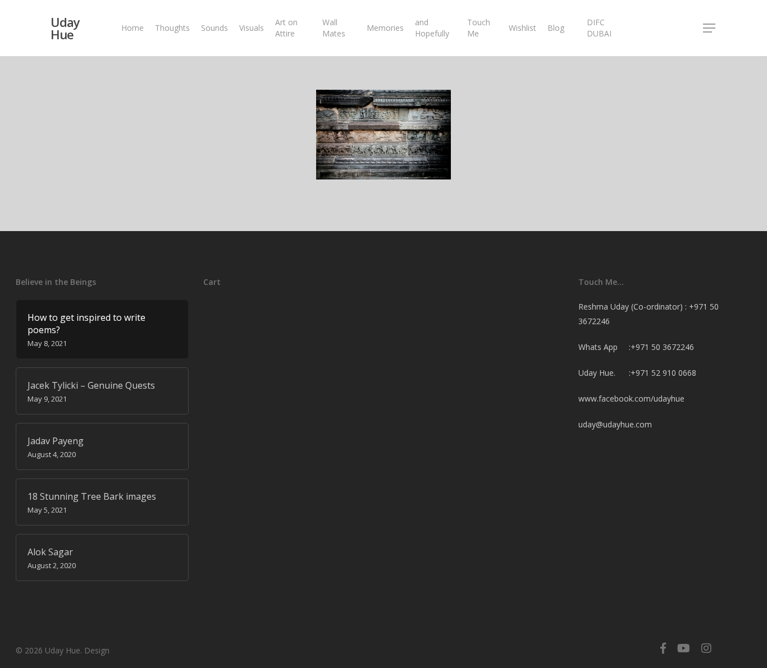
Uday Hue (65, 28)
